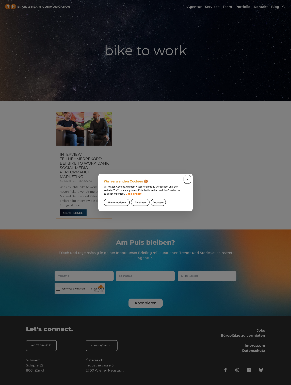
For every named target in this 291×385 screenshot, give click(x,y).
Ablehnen (140, 202)
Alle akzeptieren (116, 202)
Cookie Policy (133, 193)
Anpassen (158, 202)
